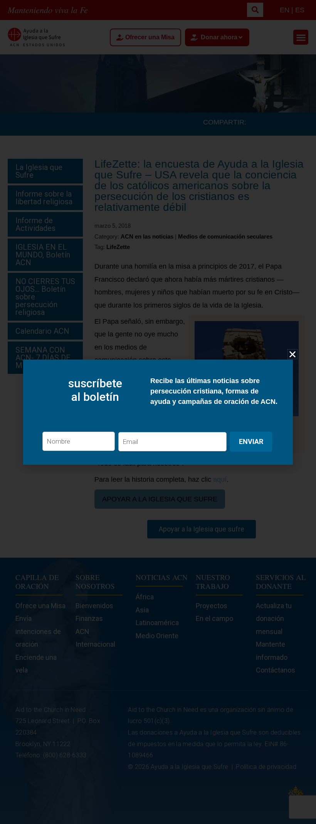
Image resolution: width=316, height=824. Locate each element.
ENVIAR (251, 441)
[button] (292, 354)
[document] (158, 412)
